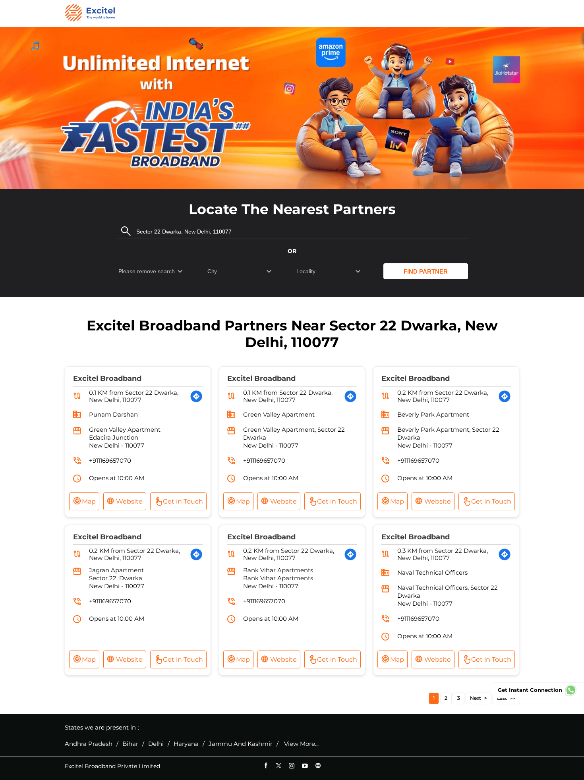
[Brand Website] (318, 765)
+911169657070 (110, 460)
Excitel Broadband (107, 378)
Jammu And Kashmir (241, 743)
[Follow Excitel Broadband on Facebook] (265, 765)
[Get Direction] (196, 396)
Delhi (156, 743)
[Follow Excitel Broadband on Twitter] (278, 765)
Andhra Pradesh (88, 743)
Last (502, 698)
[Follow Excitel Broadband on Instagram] (291, 765)
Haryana (186, 743)
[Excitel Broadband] (90, 13)
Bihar (130, 743)
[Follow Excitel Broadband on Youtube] (304, 765)
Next (475, 698)
